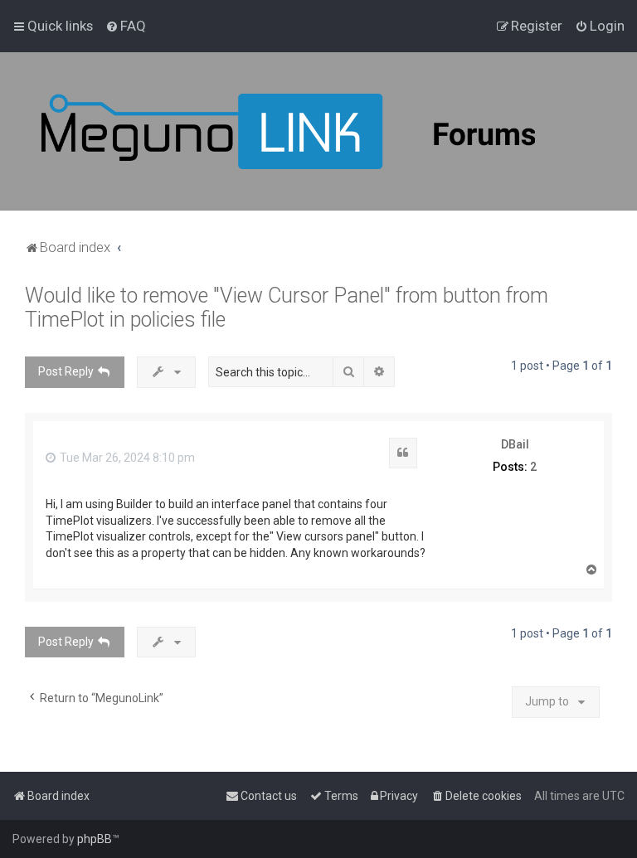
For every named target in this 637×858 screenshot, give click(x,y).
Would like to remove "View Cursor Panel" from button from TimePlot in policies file (286, 308)
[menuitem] (125, 25)
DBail (515, 444)
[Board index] (331, 131)
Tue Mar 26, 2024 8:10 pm (126, 457)
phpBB (94, 839)
